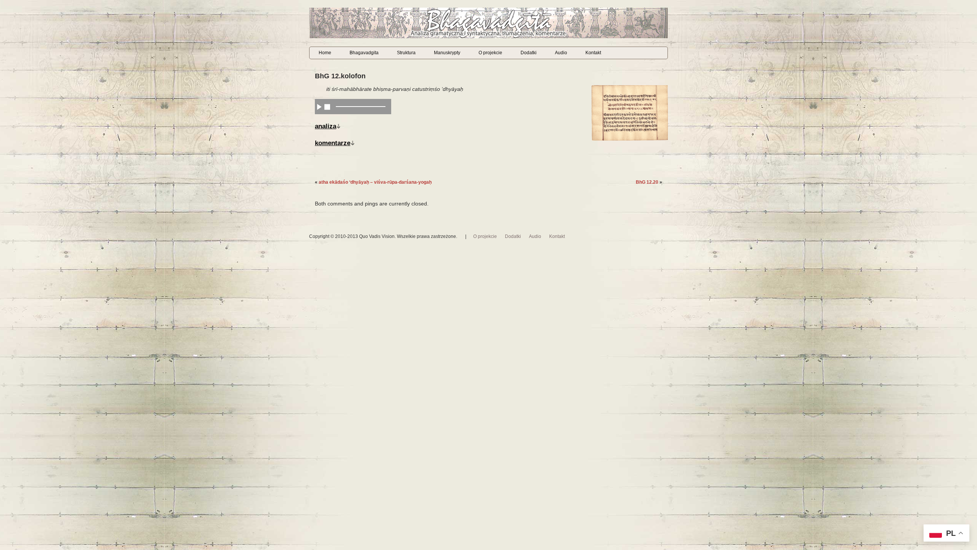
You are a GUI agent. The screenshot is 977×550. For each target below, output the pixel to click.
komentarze (332, 143)
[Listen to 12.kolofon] (319, 107)
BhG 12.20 (647, 182)
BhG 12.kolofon (340, 76)
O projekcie (490, 52)
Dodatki (529, 52)
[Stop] (327, 107)
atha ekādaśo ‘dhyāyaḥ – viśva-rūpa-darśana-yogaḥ (375, 182)
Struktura (406, 52)
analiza (325, 126)
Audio (561, 52)
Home (325, 52)
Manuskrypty (447, 52)
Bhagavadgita (364, 52)
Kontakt (593, 52)
